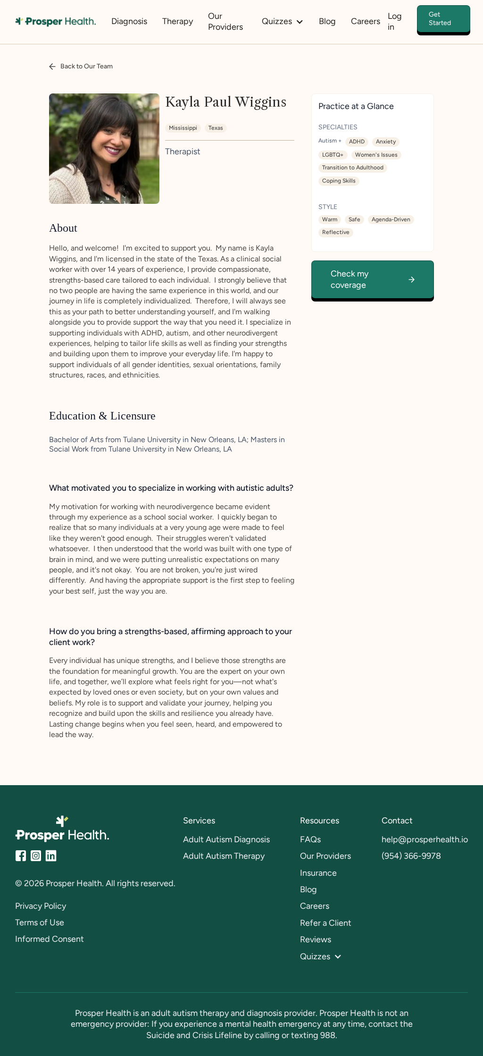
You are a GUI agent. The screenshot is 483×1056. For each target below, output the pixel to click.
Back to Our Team (86, 66)
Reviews (315, 939)
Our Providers (225, 21)
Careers (365, 21)
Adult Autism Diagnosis (226, 839)
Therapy (177, 21)
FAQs (310, 839)
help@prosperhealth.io (425, 839)
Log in (395, 21)
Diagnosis (129, 21)
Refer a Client (325, 923)
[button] (283, 21)
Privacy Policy (40, 906)
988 (327, 1035)
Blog (327, 21)
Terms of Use (39, 922)
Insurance (318, 873)
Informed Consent (49, 939)
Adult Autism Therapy (224, 856)
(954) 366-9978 (411, 856)
